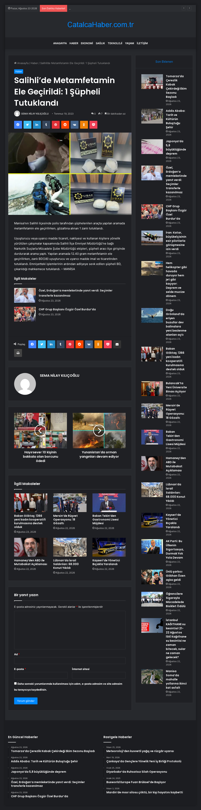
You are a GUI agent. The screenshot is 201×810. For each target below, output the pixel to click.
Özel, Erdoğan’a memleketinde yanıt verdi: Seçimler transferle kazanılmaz (176, 180)
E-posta (20, 669)
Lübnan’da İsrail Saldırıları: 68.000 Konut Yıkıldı (66, 564)
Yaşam (129, 43)
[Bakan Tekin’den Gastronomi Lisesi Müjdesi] (109, 502)
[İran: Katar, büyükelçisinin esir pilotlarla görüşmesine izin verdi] (152, 238)
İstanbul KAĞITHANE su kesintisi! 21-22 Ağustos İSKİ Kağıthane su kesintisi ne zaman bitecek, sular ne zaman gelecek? (176, 638)
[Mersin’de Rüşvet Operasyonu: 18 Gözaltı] (70, 502)
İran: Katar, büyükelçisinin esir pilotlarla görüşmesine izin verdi (176, 241)
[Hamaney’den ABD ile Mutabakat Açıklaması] (31, 547)
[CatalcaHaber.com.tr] (100, 24)
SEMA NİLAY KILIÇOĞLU (35, 113)
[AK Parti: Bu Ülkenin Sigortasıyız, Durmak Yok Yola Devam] (152, 546)
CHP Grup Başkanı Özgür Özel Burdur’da (67, 309)
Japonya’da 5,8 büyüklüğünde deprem (92, 8)
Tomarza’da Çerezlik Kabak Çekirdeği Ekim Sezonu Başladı (176, 86)
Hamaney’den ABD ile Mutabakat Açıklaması (30, 562)
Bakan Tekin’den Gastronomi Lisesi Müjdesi (105, 519)
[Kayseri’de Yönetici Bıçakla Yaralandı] (109, 547)
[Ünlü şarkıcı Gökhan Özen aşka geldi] (152, 577)
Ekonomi (87, 43)
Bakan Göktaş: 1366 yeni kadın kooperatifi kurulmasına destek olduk (30, 521)
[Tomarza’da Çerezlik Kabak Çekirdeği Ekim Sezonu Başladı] (152, 81)
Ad (17, 654)
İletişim (142, 43)
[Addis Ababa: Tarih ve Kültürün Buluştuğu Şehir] (152, 116)
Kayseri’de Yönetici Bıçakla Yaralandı (106, 562)
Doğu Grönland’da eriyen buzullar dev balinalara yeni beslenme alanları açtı (176, 322)
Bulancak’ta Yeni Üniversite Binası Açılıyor (176, 387)
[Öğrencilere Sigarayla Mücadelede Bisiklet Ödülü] (152, 599)
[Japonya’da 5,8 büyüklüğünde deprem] (152, 146)
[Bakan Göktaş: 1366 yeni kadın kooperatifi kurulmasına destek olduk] (31, 502)
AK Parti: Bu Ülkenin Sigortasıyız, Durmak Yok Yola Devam (175, 549)
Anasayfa (60, 43)
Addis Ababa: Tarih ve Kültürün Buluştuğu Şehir (175, 119)
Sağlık (100, 43)
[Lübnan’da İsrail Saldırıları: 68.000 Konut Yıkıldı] (70, 547)
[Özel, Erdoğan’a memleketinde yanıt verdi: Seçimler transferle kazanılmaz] (25, 295)
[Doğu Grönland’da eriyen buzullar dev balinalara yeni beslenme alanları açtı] (152, 315)
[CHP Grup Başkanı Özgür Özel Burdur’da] (25, 314)
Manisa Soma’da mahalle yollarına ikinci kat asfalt (176, 679)
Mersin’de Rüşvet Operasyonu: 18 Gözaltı (65, 519)
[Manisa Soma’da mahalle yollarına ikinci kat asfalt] (152, 676)
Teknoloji (115, 43)
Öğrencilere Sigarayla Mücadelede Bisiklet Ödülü (175, 600)
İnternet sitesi (81, 669)
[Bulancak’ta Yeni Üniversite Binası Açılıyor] (152, 388)
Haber (73, 43)
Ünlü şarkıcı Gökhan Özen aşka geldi (175, 576)
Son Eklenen (164, 61)
